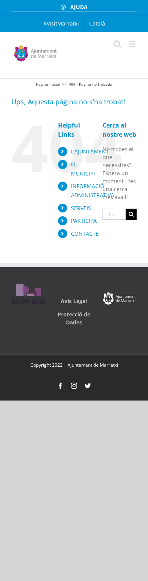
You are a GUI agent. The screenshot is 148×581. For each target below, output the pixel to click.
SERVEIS (81, 208)
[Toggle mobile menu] (133, 44)
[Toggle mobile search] (117, 44)
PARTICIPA (84, 220)
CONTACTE (85, 233)
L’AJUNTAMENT (90, 151)
